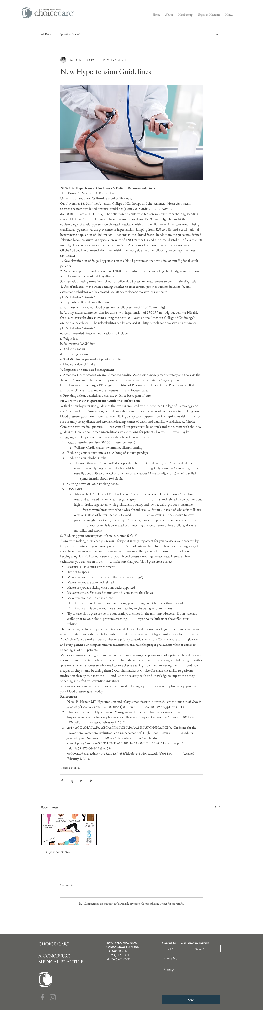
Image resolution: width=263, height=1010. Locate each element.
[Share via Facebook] (62, 781)
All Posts (46, 34)
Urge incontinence (58, 852)
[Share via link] (90, 781)
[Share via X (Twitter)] (71, 781)
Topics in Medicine (69, 34)
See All (218, 806)
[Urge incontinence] (69, 829)
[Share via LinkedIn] (81, 781)
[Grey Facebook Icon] (42, 997)
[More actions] (200, 60)
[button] (169, 13)
